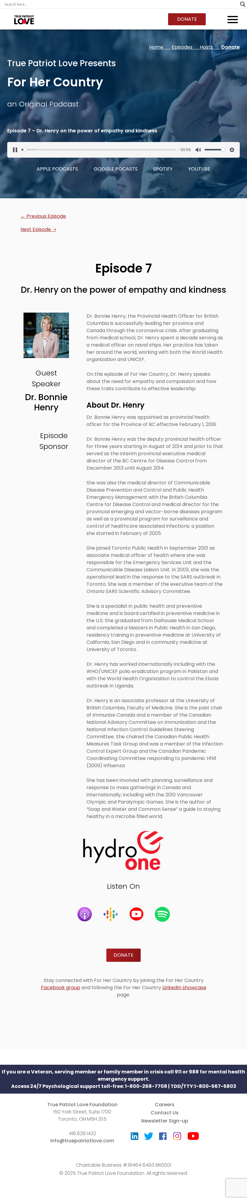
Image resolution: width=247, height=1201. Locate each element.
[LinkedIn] (134, 1137)
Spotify (163, 168)
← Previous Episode (43, 216)
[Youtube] (193, 1137)
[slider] (98, 150)
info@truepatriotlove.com (82, 1140)
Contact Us (165, 1112)
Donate (187, 19)
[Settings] (232, 150)
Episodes (186, 47)
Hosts (210, 47)
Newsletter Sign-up (164, 1120)
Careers (164, 1104)
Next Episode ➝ (38, 229)
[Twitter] (148, 1137)
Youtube (199, 168)
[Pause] (15, 150)
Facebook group (60, 987)
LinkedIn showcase (184, 987)
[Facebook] (163, 1137)
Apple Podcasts (57, 168)
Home (159, 47)
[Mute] (198, 150)
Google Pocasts (116, 168)
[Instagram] (177, 1134)
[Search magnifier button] (243, 4)
